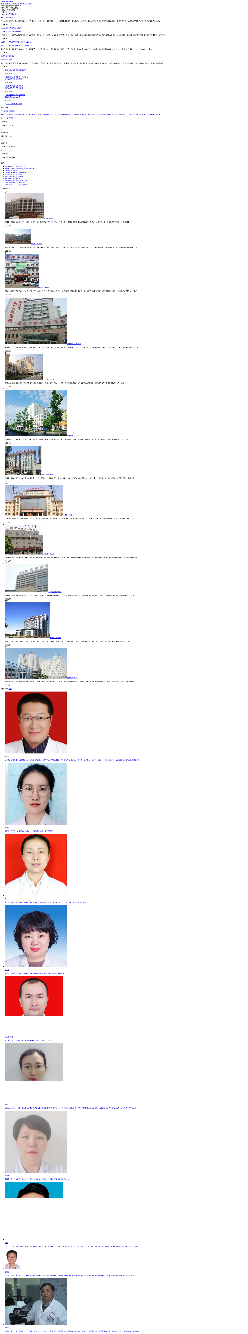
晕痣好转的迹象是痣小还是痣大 (15, 70)
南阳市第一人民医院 (74, 344)
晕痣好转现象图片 (7, 59)
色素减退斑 (23, 4)
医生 (8, 4)
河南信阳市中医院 (47, 474)
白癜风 (29, 4)
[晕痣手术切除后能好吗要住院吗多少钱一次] (16, 42)
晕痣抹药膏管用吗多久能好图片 (15, 183)
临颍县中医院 (67, 515)
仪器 (11, 4)
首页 (2, 4)
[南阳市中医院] (24, 218)
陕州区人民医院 (36, 244)
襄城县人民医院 (55, 638)
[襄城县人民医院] (27, 638)
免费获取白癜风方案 (8, 10)
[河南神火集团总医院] (26, 592)
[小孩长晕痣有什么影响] (13, 104)
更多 (10, 188)
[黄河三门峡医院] (36, 678)
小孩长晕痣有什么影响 (12, 97)
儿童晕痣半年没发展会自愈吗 (11, 31)
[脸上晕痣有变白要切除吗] (14, 86)
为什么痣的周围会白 (8, 17)
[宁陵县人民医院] (24, 379)
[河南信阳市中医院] (23, 474)
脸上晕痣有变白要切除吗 (13, 79)
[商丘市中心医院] (24, 554)
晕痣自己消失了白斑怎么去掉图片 (16, 185)
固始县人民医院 (44, 287)
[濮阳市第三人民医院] (36, 436)
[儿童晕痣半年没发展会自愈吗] (11, 28)
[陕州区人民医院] (18, 244)
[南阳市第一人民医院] (36, 344)
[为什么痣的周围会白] (8, 14)
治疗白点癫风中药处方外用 (14, 88)
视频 (5, 4)
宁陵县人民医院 (48, 379)
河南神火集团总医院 (55, 592)
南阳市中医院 (48, 218)
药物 (14, 4)
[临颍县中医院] (34, 515)
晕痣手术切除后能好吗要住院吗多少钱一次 (15, 45)
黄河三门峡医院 (72, 678)
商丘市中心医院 (48, 554)
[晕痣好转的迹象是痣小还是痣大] (16, 77)
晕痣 (17, 4)
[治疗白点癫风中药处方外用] (15, 95)
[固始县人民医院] (22, 287)
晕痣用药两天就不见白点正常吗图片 (17, 180)
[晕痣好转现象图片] (8, 56)
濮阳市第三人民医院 (74, 436)
